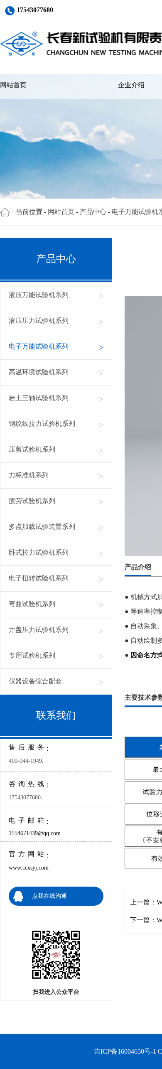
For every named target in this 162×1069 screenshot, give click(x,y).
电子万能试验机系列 (56, 346)
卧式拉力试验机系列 (56, 552)
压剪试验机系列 (56, 449)
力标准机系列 (56, 475)
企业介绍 (131, 84)
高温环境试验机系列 (56, 372)
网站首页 (13, 84)
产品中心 (93, 211)
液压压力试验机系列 (56, 321)
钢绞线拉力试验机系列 (56, 424)
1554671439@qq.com (35, 833)
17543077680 (25, 797)
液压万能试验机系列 (56, 295)
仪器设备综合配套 (56, 681)
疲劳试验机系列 (56, 501)
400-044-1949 (25, 761)
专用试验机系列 (56, 655)
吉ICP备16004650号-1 (125, 1051)
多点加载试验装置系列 (56, 527)
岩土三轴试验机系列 (56, 398)
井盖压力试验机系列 (56, 630)
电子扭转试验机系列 (56, 578)
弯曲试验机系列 (56, 604)
